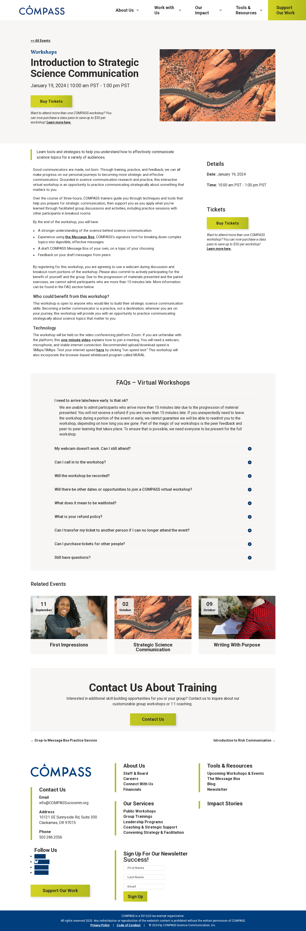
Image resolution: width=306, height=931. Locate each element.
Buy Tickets (51, 101)
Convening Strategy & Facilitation (153, 832)
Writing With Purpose (237, 645)
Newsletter (217, 789)
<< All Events (40, 41)
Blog (211, 784)
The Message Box (223, 778)
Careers (130, 778)
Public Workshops (139, 811)
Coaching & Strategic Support (150, 827)
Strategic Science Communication (152, 647)
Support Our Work (285, 10)
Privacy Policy (99, 925)
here (100, 350)
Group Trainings (137, 816)
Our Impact (202, 10)
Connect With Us (138, 784)
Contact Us (153, 719)
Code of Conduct (129, 925)
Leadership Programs (143, 822)
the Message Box (79, 237)
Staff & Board (135, 773)
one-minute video (76, 340)
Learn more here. (59, 122)
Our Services (138, 804)
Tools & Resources (246, 10)
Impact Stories (225, 804)
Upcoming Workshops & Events (235, 773)
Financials (132, 789)
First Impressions (69, 645)
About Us (125, 10)
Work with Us (164, 10)
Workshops (44, 51)
